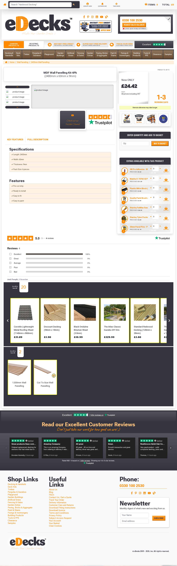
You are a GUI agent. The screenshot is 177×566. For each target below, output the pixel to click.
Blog (51, 492)
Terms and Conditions (59, 513)
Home (12, 62)
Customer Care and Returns (61, 505)
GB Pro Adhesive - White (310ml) (144, 169)
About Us (53, 489)
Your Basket (54, 523)
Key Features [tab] (15, 139)
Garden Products (14, 45)
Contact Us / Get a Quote (60, 497)
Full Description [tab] (37, 139)
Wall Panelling (22, 62)
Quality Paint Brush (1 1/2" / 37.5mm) (146, 198)
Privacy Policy (55, 515)
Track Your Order (56, 500)
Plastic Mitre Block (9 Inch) (142, 188)
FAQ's (51, 495)
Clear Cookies (55, 526)
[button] (9, 54)
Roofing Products (34, 45)
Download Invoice (57, 510)
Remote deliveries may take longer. (145, 108)
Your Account (55, 520)
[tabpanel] (145, 24)
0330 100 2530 (132, 20)
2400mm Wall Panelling (40, 62)
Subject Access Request (60, 518)
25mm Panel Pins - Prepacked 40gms (146, 227)
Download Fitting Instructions (62, 507)
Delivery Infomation (57, 502)
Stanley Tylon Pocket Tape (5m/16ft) (146, 217)
